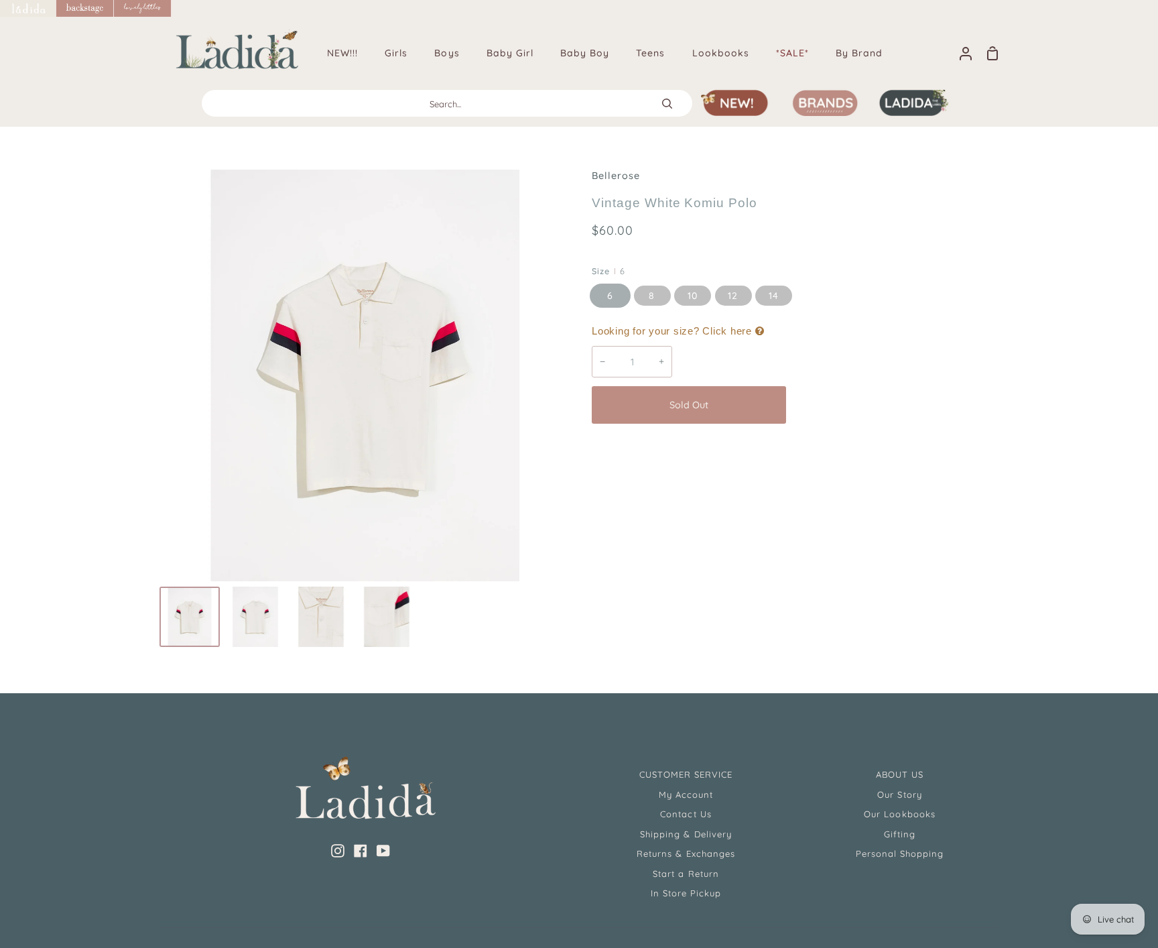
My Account (686, 794)
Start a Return (686, 873)
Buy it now (893, 405)
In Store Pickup (686, 893)
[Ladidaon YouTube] (383, 850)
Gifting (899, 834)
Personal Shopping (900, 853)
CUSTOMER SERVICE (686, 774)
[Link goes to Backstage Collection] (85, 8)
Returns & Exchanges (686, 853)
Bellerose (616, 176)
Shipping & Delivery (686, 834)
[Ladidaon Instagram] (337, 850)
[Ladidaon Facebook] (360, 850)
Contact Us (685, 814)
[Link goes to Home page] (28, 8)
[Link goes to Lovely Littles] (143, 8)
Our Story (899, 794)
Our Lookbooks (900, 814)
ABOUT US (899, 774)
